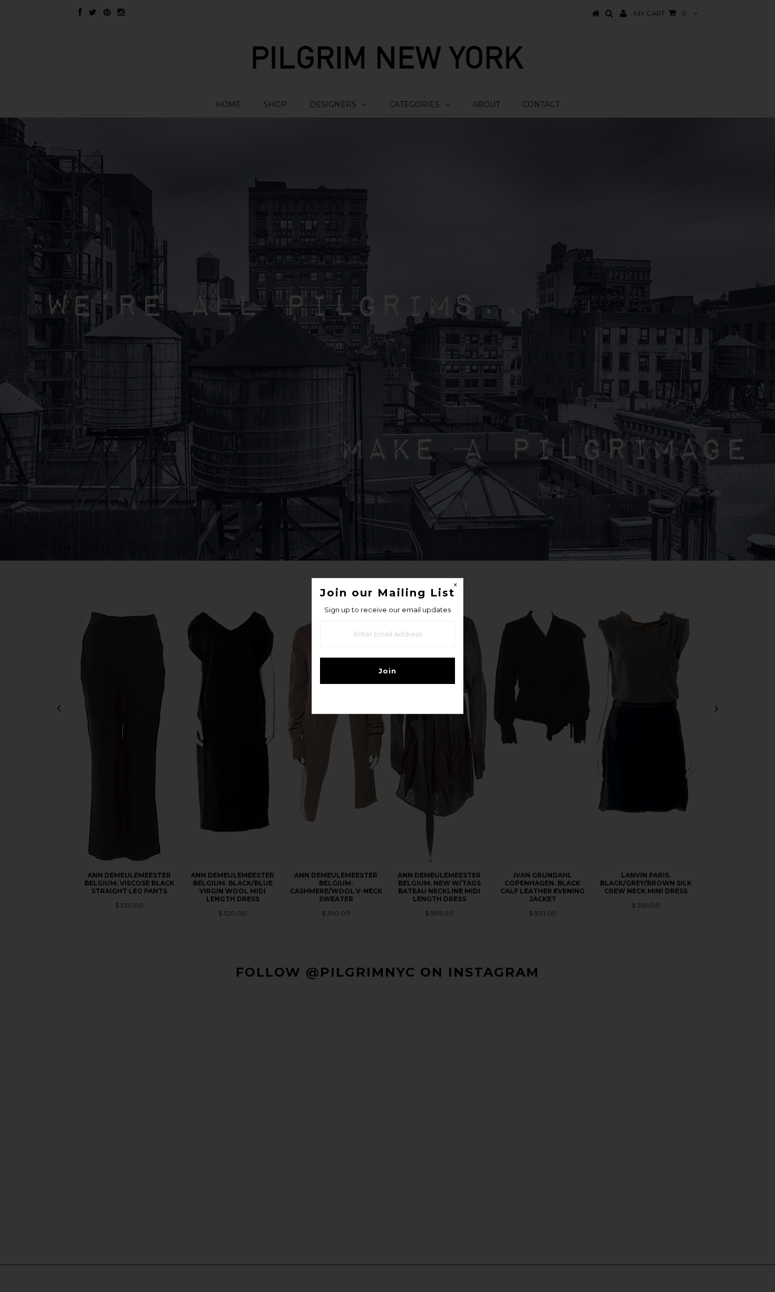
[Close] (455, 586)
